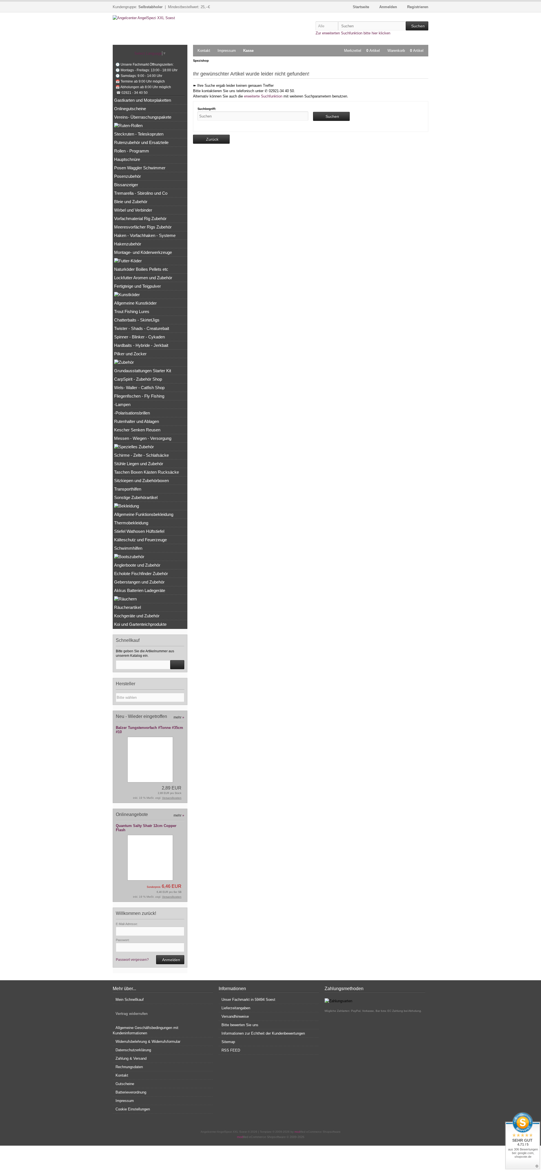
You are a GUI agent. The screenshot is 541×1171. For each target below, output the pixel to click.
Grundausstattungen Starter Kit (142, 370)
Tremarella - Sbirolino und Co (140, 193)
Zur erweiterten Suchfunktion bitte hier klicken (353, 33)
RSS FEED (230, 1050)
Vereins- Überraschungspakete (142, 117)
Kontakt (204, 50)
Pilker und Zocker (130, 353)
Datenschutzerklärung (133, 1050)
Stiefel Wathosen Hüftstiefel (139, 531)
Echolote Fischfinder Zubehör (141, 573)
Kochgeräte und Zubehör (136, 615)
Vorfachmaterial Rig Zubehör (140, 218)
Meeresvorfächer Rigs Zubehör (143, 227)
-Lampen (122, 404)
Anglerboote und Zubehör (137, 565)
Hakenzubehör (127, 243)
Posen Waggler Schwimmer (139, 167)
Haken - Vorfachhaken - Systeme (145, 235)
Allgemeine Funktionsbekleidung (143, 514)
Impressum (227, 50)
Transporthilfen (127, 489)
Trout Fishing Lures (131, 311)
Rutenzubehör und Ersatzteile (141, 142)
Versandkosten (171, 797)
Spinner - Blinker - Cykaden (139, 336)
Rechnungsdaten (129, 1067)
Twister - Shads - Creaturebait (141, 328)
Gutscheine (125, 1084)
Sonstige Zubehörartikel (136, 497)
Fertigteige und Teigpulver (137, 286)
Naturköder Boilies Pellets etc (141, 269)
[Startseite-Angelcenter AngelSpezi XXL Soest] (150, 18)
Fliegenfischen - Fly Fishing (139, 396)
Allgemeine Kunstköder (135, 303)
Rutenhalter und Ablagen (136, 421)
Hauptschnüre (127, 159)
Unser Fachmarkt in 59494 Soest (248, 999)
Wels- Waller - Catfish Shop (139, 387)
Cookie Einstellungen (133, 1109)
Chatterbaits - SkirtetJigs (136, 320)
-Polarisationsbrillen (132, 413)
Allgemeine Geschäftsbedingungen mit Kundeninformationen (145, 1030)
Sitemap (228, 1042)
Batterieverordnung (131, 1092)
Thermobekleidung (131, 522)
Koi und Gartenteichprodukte (140, 624)
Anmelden (170, 960)
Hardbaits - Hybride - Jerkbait (141, 345)
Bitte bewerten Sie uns (239, 1025)
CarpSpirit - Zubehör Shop (138, 379)
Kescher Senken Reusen (137, 429)
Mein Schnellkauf (130, 999)
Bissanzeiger (126, 184)
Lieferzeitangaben (235, 1008)
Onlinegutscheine (130, 108)
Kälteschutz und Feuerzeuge (140, 539)
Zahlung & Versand (131, 1058)
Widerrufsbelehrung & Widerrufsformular (148, 1041)
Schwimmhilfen (128, 548)
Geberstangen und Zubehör (139, 582)
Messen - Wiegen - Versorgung (142, 438)
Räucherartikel (127, 607)
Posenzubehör (127, 176)
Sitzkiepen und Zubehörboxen (141, 480)
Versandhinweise (235, 1016)
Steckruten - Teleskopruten (138, 134)
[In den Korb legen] (177, 664)
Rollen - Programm (131, 150)
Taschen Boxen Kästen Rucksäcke (146, 472)
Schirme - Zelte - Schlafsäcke (141, 455)
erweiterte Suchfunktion (263, 96)
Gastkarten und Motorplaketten (142, 100)
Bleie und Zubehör (130, 201)
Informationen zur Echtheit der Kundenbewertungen (263, 1033)
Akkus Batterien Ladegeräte (139, 590)
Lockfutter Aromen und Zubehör (143, 277)
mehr (179, 717)
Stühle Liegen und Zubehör (138, 463)
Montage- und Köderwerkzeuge (143, 252)
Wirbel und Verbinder (133, 210)
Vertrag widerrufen (132, 1014)
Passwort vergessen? (132, 960)
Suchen (417, 26)
